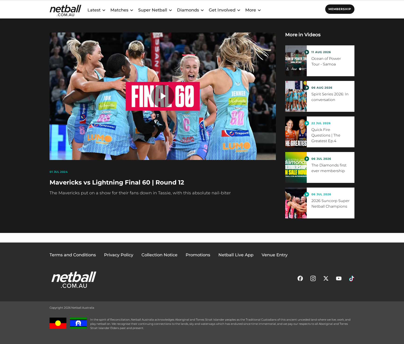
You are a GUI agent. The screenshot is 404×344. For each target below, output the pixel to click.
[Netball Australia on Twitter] (326, 280)
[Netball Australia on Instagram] (313, 280)
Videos (312, 34)
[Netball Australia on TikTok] (351, 280)
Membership (339, 9)
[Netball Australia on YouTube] (339, 280)
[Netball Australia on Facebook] (300, 280)
